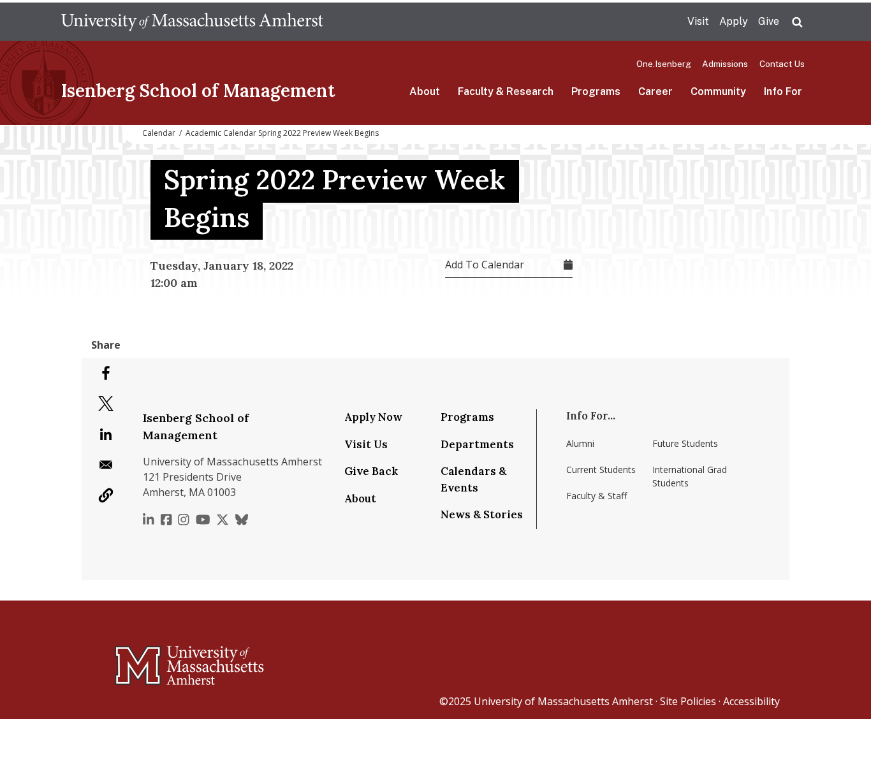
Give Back (371, 471)
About (424, 91)
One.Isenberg (663, 64)
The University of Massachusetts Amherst (192, 21)
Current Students (601, 469)
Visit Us (366, 444)
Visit (698, 21)
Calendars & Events (473, 479)
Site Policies (688, 701)
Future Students (685, 443)
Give (768, 21)
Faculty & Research (505, 91)
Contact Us (782, 64)
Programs (595, 91)
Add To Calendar (484, 265)
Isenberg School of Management (198, 90)
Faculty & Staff (596, 496)
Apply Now (373, 417)
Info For (783, 91)
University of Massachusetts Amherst (563, 701)
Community (718, 91)
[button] (106, 495)
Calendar (158, 132)
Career (655, 91)
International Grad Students (689, 476)
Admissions (725, 64)
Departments (477, 444)
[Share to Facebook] (106, 373)
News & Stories (482, 514)
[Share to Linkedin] (106, 434)
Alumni (580, 443)
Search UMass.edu (797, 22)
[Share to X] (106, 403)
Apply (733, 21)
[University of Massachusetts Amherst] (139, 660)
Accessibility (751, 701)
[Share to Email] (106, 465)
